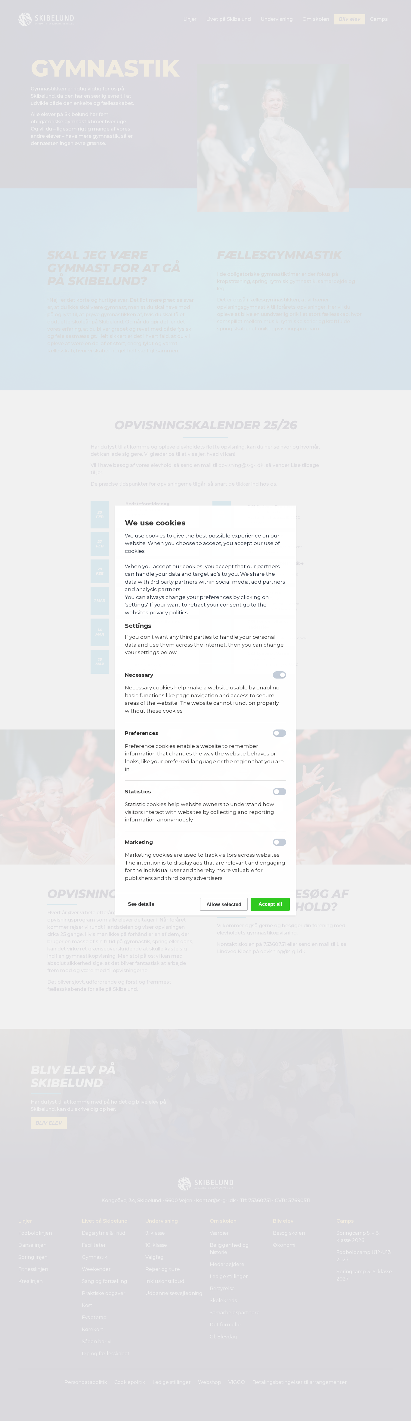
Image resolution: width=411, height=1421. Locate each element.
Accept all (270, 904)
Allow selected (223, 904)
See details (141, 904)
